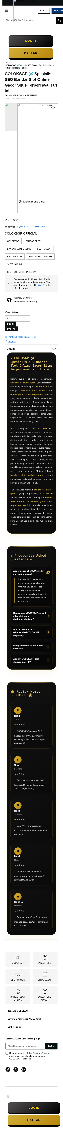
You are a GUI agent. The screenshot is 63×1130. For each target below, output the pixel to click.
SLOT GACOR (18, 980)
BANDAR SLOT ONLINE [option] (19, 249)
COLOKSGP (18, 963)
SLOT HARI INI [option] (14, 264)
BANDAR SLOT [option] (33, 241)
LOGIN (10, 324)
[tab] (31, 348)
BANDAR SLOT (45, 963)
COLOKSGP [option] (13, 241)
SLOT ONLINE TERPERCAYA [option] (21, 272)
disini (39, 285)
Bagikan (12, 341)
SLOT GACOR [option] (44, 249)
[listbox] (31, 256)
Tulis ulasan (39, 227)
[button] (19, 149)
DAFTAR (11, 329)
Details (10, 348)
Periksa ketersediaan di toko (22, 337)
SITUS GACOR (45, 980)
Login (43, 10)
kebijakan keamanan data (32, 1056)
